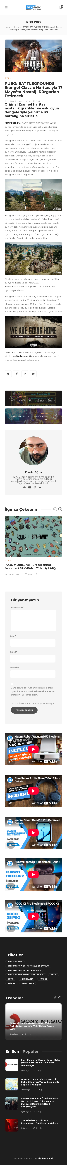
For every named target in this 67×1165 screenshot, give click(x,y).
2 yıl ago (18, 101)
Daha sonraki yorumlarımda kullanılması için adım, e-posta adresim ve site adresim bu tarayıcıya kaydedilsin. (33, 691)
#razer (43, 979)
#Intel (53, 975)
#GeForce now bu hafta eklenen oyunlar (28, 966)
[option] (33, 545)
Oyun (16, 27)
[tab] (12, 1051)
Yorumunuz (17, 607)
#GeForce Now (15, 962)
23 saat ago (25, 1090)
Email (13, 652)
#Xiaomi (11, 983)
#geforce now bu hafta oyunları (24, 970)
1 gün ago (25, 1112)
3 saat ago (14, 1034)
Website (15, 668)
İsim (13, 636)
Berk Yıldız (9, 574)
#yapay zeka (28, 983)
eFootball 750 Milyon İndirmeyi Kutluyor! (37, 400)
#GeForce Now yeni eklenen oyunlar (26, 975)
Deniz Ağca (9, 101)
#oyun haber (26, 979)
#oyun (11, 979)
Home (7, 27)
